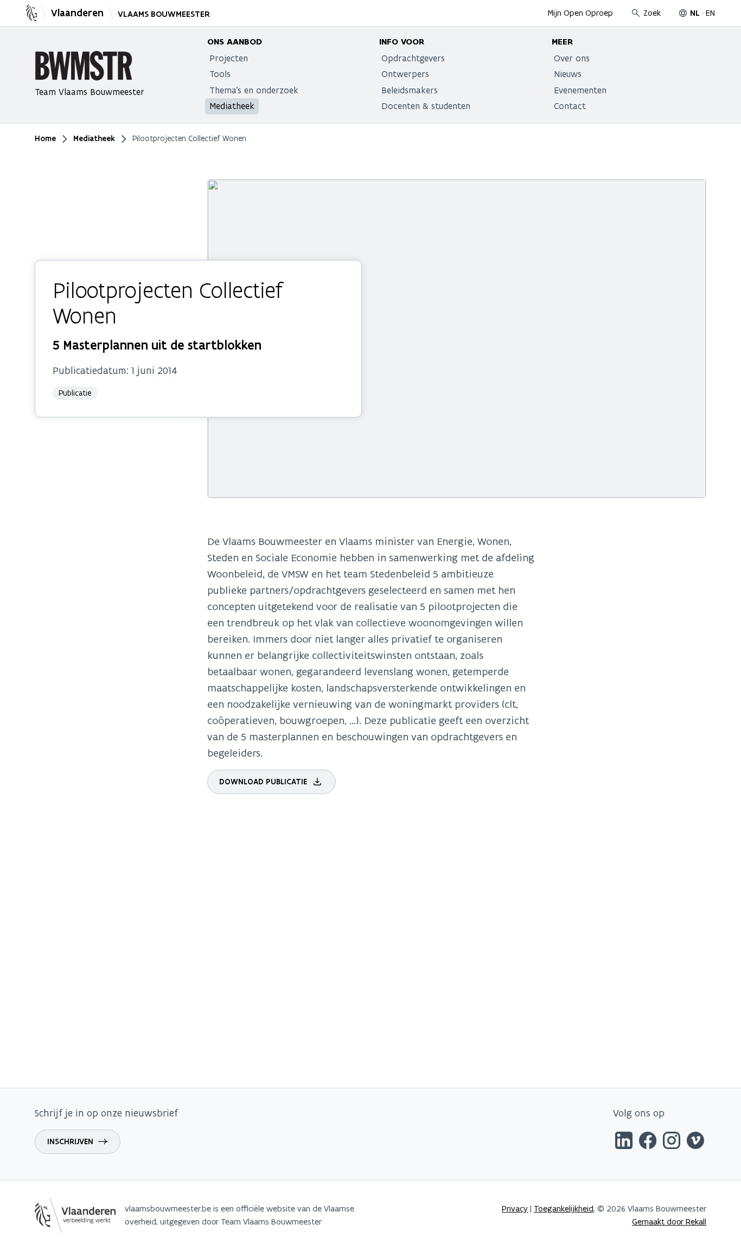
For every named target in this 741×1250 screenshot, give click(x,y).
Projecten (228, 58)
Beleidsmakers (409, 90)
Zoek (652, 13)
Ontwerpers (405, 73)
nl (695, 13)
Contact (570, 105)
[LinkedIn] (624, 1142)
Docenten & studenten (425, 105)
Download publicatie (263, 781)
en (710, 13)
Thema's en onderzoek (253, 90)
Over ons (572, 58)
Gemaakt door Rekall (669, 1221)
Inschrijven (70, 1141)
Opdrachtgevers (413, 58)
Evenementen (580, 90)
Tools (220, 73)
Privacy (515, 1208)
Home (45, 138)
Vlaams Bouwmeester (164, 14)
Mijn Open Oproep (580, 13)
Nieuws (568, 73)
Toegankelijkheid (563, 1208)
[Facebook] (648, 1142)
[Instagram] (671, 1142)
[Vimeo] (695, 1142)
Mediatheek (231, 105)
